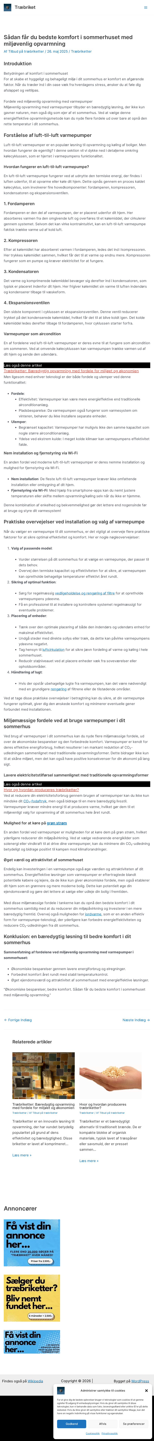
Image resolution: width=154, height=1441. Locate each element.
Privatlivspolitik (110, 1433)
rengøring (58, 689)
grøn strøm (57, 823)
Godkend (72, 1424)
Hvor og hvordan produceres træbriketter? (41, 790)
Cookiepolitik (93, 1433)
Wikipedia (35, 1381)
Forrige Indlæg (18, 1020)
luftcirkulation (53, 649)
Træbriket (25, 7)
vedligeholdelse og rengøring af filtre (85, 593)
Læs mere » (22, 1155)
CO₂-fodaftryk (35, 801)
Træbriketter (81, 51)
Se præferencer (134, 1424)
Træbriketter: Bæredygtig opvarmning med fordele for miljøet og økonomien (71, 371)
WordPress (140, 1381)
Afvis (102, 1424)
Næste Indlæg (136, 1020)
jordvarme (93, 914)
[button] (146, 1390)
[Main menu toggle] (145, 7)
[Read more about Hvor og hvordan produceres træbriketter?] (110, 1075)
